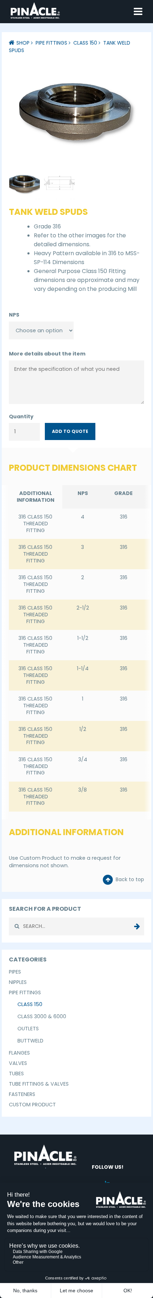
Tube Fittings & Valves (39, 1083)
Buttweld (30, 1040)
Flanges (19, 1052)
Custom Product (32, 1104)
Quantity (21, 416)
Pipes (15, 971)
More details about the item (47, 353)
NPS (14, 314)
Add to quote (70, 431)
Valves (18, 1063)
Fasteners (22, 1094)
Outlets (28, 1028)
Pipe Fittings (51, 42)
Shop (23, 42)
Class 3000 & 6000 (41, 1016)
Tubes (16, 1073)
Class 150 (85, 42)
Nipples (18, 982)
